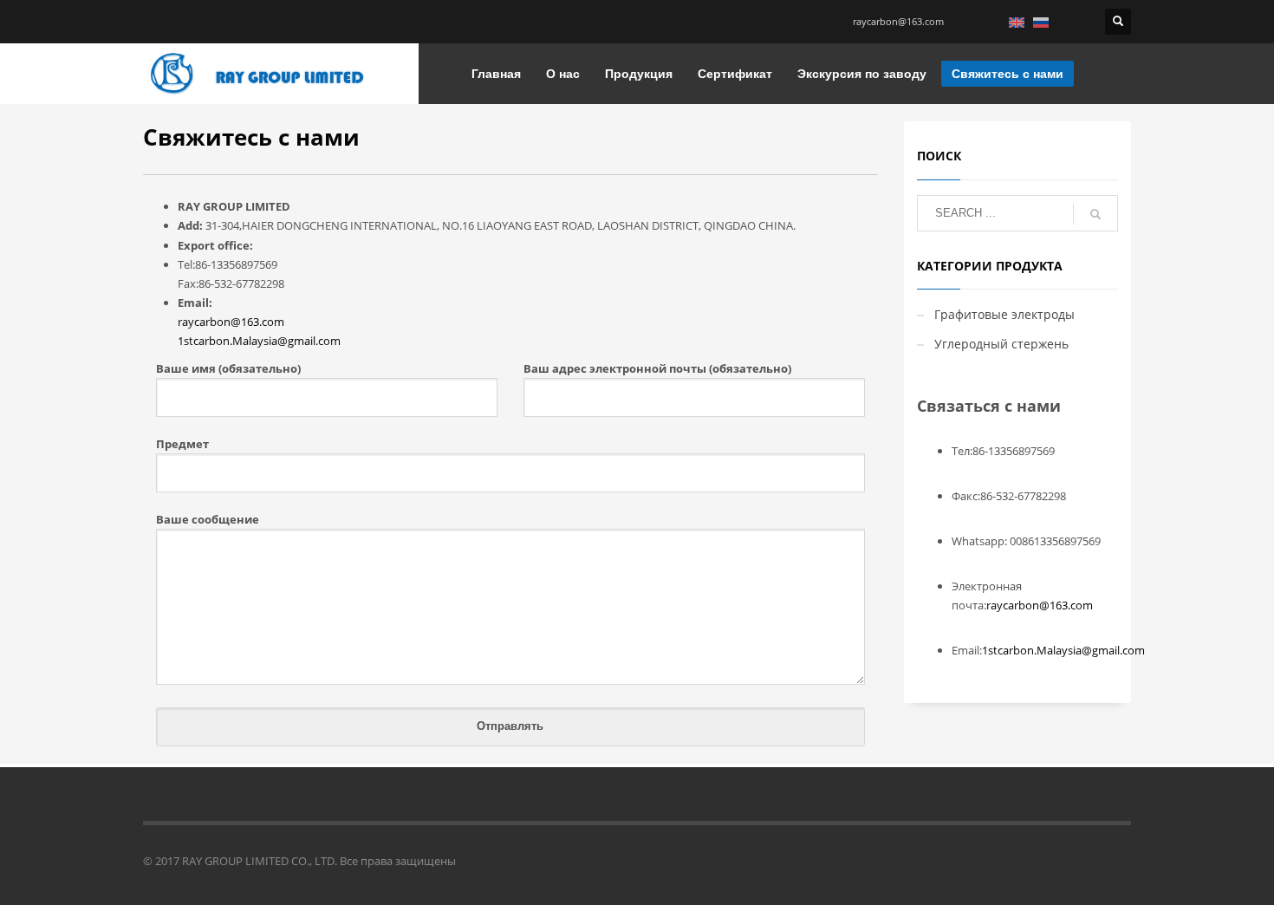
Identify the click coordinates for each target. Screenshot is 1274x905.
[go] (1095, 214)
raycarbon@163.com (898, 21)
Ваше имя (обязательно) (228, 368)
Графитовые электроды (1004, 314)
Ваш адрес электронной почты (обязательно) (657, 368)
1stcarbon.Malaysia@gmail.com (259, 340)
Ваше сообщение (207, 519)
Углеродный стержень (1001, 343)
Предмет (182, 444)
